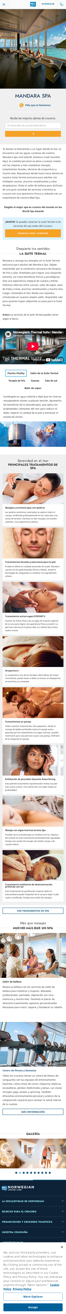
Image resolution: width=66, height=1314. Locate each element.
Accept (33, 1307)
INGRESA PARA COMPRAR (33, 233)
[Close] (62, 1247)
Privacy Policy (21, 1289)
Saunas (35, 380)
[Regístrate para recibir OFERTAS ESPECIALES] (33, 134)
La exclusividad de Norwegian (23, 1201)
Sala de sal (51, 380)
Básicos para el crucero (19, 1211)
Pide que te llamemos (38, 105)
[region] (33, 1278)
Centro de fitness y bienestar (19, 1070)
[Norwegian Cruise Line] (33, 4)
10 (50, 1173)
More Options (33, 1296)
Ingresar (48, 3)
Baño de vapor (33, 388)
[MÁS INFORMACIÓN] (33, 1044)
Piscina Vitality (16, 373)
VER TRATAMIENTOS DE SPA (33, 910)
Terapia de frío (16, 380)
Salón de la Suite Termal (44, 373)
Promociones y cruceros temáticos (27, 1222)
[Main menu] (4, 4)
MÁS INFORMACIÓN (33, 1111)
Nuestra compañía (15, 1232)
